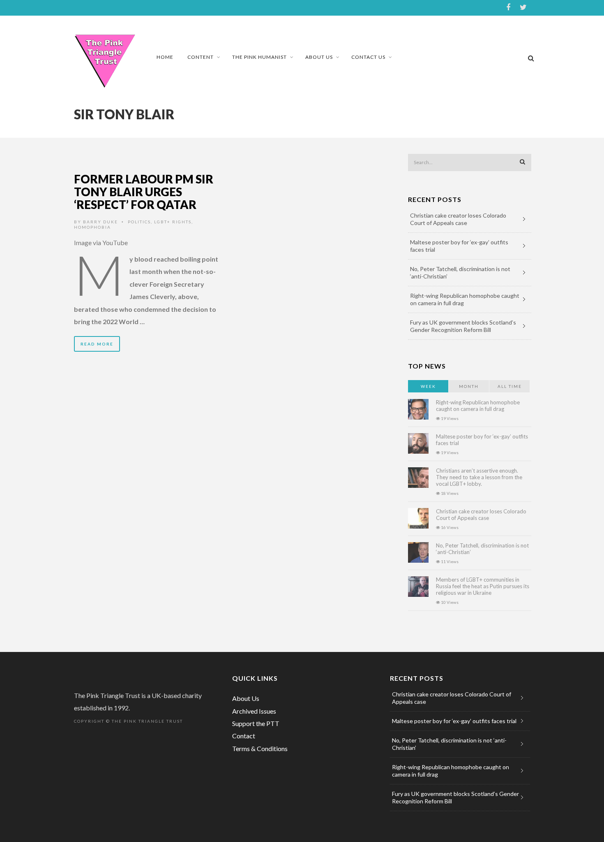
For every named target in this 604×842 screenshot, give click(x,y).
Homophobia (92, 227)
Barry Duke (100, 221)
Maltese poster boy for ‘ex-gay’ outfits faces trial (459, 246)
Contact (243, 736)
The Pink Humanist (259, 57)
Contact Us (368, 57)
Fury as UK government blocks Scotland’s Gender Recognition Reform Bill (463, 326)
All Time (510, 386)
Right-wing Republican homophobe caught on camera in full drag (464, 299)
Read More (97, 343)
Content (200, 57)
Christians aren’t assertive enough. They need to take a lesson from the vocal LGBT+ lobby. (479, 477)
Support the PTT (255, 723)
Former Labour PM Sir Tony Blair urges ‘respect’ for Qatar (143, 191)
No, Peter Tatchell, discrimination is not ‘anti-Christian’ (460, 272)
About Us (319, 57)
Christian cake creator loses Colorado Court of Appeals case (458, 219)
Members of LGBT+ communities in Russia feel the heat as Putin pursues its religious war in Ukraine (482, 586)
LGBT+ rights (172, 221)
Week (428, 386)
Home (165, 57)
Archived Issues (254, 711)
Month (469, 386)
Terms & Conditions (260, 748)
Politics (139, 221)
